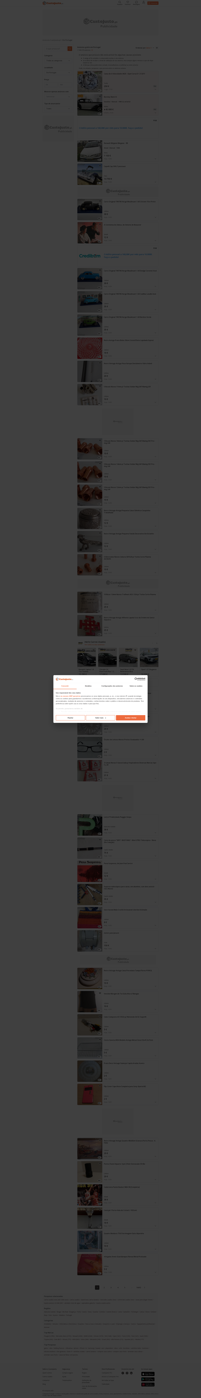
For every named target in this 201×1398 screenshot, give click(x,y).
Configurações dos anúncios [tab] (112, 686)
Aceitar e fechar (130, 718)
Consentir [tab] (65, 686)
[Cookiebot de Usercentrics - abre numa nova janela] (136, 679)
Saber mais (99, 718)
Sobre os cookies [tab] (136, 686)
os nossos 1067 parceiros (71, 696)
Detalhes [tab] (88, 686)
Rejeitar (70, 718)
